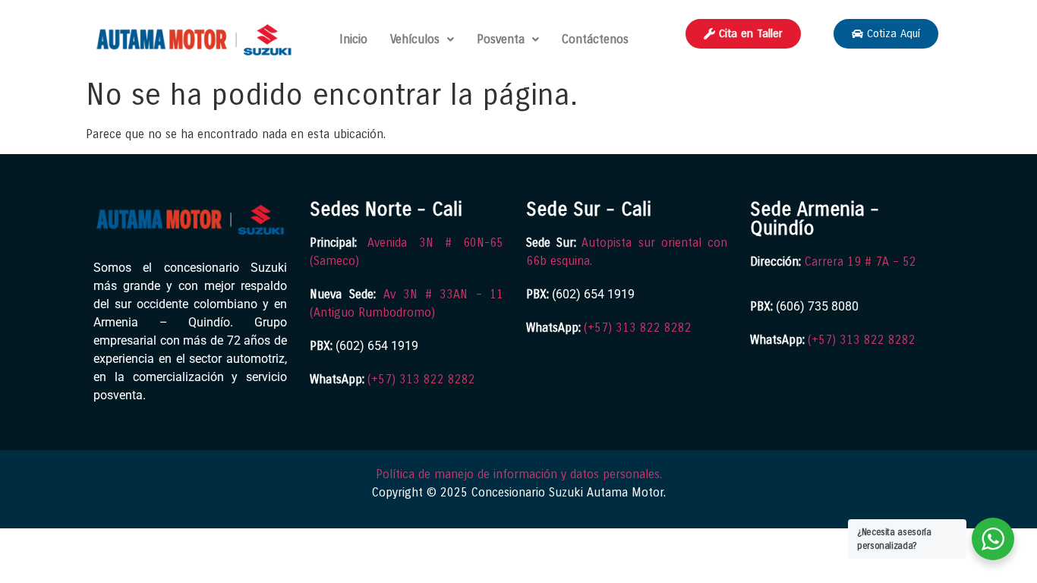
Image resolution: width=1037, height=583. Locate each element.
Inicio (353, 39)
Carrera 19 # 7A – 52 (860, 261)
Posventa (501, 39)
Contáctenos (595, 39)
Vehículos (415, 39)
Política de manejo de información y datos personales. (519, 474)
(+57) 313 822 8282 (421, 379)
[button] (422, 39)
